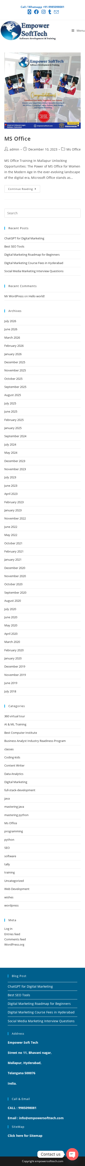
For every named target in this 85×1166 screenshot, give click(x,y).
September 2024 (15, 436)
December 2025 (14, 362)
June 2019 (10, 683)
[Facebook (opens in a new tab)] (36, 11)
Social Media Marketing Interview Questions (33, 271)
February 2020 (14, 650)
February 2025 (14, 420)
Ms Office (73, 149)
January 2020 (13, 658)
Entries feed (12, 934)
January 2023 (13, 510)
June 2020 (10, 617)
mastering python (16, 815)
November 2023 (15, 469)
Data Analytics (13, 774)
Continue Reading (24, 188)
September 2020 (15, 592)
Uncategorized (14, 881)
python (9, 840)
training (9, 872)
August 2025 (12, 395)
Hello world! (37, 296)
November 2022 (15, 518)
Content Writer (14, 765)
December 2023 (14, 461)
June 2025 (10, 411)
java (7, 798)
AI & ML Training (15, 724)
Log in (8, 929)
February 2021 (14, 551)
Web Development (16, 889)
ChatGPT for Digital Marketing (24, 238)
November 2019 (15, 675)
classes (9, 749)
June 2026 (10, 329)
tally (7, 864)
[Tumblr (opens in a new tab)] (50, 11)
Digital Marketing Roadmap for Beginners (32, 255)
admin (14, 149)
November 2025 (15, 370)
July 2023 (10, 477)
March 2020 (12, 642)
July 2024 (10, 444)
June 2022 (10, 527)
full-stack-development (19, 790)
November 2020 (15, 576)
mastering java (14, 807)
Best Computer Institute (20, 733)
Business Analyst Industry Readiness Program (35, 741)
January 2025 (13, 428)
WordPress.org (14, 944)
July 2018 (10, 691)
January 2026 (13, 354)
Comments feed (15, 939)
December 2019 (14, 666)
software (10, 856)
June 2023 (10, 486)
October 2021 (13, 543)
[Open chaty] (72, 1154)
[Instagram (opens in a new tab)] (43, 11)
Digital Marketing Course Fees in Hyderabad (33, 263)
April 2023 (10, 494)
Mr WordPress (14, 296)
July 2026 (10, 321)
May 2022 (10, 535)
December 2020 (14, 568)
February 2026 (14, 346)
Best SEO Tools (14, 246)
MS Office (17, 138)
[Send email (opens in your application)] (56, 11)
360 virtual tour (14, 716)
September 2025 (15, 387)
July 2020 (10, 609)
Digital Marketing (15, 782)
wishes (8, 897)
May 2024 (10, 453)
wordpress (11, 905)
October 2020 (13, 584)
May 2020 (10, 625)
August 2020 (12, 601)
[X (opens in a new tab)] (29, 11)
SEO (7, 848)
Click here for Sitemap (25, 1135)
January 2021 (13, 559)
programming (13, 831)
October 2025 (13, 379)
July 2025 (10, 403)
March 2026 (12, 337)
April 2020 (10, 634)
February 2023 (14, 502)
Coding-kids (12, 757)
